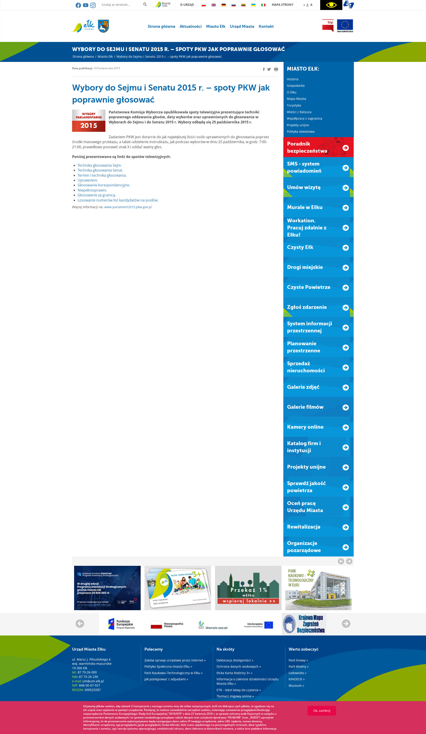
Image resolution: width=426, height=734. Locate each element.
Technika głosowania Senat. (100, 170)
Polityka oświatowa (301, 131)
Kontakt (266, 26)
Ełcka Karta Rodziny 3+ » (234, 673)
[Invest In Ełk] (163, 4)
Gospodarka (296, 85)
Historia (292, 79)
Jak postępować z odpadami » (166, 679)
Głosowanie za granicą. (97, 195)
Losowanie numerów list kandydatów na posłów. (118, 200)
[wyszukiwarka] (145, 4)
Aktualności (191, 26)
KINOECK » (297, 679)
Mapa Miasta (296, 99)
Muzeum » (296, 685)
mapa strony (282, 4)
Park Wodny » (299, 666)
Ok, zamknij (321, 710)
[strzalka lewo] (349, 561)
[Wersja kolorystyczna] (331, 5)
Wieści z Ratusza (299, 112)
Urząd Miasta (242, 26)
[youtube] (86, 7)
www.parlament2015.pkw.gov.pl (128, 207)
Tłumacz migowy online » (235, 696)
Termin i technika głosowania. (102, 175)
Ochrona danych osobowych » (239, 666)
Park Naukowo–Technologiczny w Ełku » (173, 673)
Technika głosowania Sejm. (100, 165)
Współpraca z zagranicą (304, 118)
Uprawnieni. (88, 180)
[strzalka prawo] (341, 561)
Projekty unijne (298, 125)
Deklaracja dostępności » (235, 660)
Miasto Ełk (215, 26)
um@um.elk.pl (93, 681)
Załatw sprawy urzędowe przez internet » (175, 660)
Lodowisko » (297, 673)
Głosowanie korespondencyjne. (104, 185)
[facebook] (79, 7)
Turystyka (294, 105)
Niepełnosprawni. (92, 190)
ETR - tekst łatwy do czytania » (239, 690)
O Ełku (291, 92)
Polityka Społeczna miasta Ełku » (168, 666)
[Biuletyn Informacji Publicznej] (327, 25)
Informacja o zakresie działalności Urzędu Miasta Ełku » (247, 681)
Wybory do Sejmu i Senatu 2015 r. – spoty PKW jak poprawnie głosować (169, 56)
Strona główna (161, 26)
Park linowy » (298, 660)
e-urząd (187, 4)
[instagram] (93, 7)
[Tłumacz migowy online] (348, 4)
